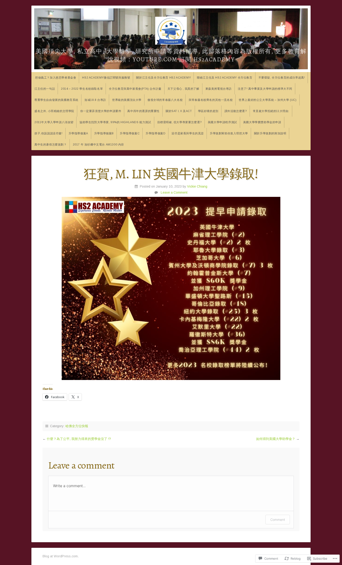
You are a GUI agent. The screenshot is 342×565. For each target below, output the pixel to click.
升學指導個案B (104, 133)
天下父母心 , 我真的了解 (183, 88)
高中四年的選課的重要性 (143, 111)
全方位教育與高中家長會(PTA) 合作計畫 (135, 88)
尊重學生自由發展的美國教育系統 (56, 100)
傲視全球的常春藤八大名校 (165, 100)
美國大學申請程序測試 (222, 122)
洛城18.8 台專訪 (95, 100)
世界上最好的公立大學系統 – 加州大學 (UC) (267, 100)
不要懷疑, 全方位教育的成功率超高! (281, 77)
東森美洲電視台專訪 (218, 88)
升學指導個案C (130, 133)
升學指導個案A (78, 133)
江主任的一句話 (44, 88)
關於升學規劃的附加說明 (270, 133)
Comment (277, 520)
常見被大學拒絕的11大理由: (271, 111)
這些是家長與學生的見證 (187, 133)
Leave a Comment (174, 192)
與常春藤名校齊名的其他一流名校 (211, 100)
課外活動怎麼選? (236, 111)
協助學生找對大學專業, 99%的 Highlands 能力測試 (115, 122)
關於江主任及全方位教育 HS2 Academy (163, 77)
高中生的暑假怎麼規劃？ (50, 144)
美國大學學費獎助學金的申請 (262, 122)
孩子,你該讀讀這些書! (48, 133)
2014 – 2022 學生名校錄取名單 (82, 88)
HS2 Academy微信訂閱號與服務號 (106, 77)
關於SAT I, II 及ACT (179, 111)
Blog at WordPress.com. (61, 556)
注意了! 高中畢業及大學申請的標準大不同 (265, 88)
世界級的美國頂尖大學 (126, 100)
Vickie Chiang (197, 186)
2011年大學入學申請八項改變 (54, 122)
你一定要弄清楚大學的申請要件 (100, 111)
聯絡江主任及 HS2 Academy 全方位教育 (224, 77)
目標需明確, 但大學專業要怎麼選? (179, 122)
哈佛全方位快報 (76, 426)
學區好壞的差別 (208, 111)
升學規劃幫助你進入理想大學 (229, 133)
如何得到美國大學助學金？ (275, 439)
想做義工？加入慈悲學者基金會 (55, 77)
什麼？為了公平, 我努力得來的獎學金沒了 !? (79, 439)
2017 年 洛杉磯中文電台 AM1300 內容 (98, 144)
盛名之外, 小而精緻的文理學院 (54, 111)
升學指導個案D (155, 133)
